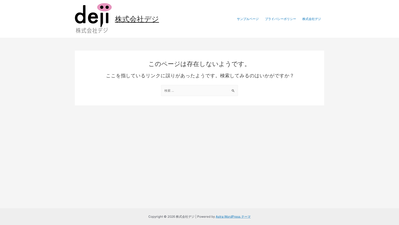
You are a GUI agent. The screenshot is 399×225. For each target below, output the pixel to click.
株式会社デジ (137, 19)
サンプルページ (248, 19)
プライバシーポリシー (280, 19)
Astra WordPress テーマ (233, 217)
